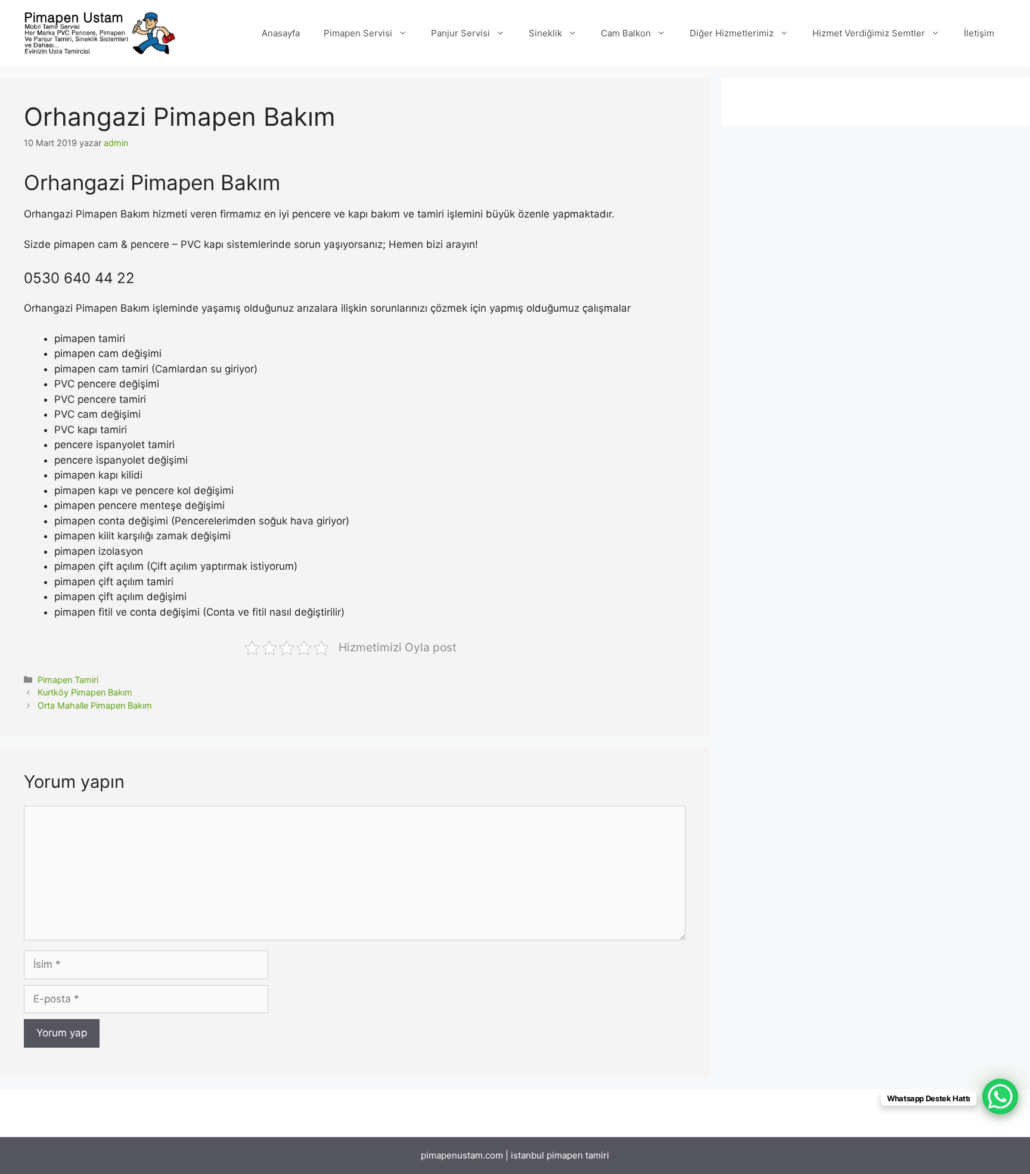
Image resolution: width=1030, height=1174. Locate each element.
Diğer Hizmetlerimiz (732, 33)
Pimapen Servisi (358, 33)
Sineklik (545, 33)
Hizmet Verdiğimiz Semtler (868, 33)
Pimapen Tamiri (68, 680)
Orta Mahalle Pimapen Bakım (95, 705)
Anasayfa (281, 33)
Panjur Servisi (460, 33)
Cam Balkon (626, 33)
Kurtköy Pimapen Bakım (85, 692)
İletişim (979, 33)
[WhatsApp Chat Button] (1000, 1096)
